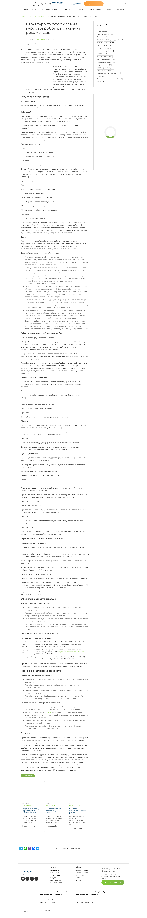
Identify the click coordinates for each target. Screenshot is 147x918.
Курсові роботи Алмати (49, 900)
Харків (42, 894)
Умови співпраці (56, 875)
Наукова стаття (104, 65)
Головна (22, 16)
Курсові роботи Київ (47, 902)
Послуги (26, 10)
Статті (100, 82)
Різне (100, 76)
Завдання (109, 42)
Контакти (120, 10)
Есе (100, 42)
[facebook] (32, 879)
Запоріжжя (61, 892)
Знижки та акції (51, 10)
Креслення (102, 54)
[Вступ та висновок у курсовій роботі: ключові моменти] (31, 800)
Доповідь (118, 40)
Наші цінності (55, 873)
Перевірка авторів (56, 883)
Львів (47, 894)
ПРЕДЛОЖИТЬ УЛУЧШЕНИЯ (113, 882)
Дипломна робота (105, 34)
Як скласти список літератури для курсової (53, 811)
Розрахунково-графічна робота (109, 79)
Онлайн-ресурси (104, 68)
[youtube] (23, 879)
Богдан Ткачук (27, 805)
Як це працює (95, 10)
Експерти (67, 10)
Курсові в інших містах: (48, 892)
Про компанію (55, 870)
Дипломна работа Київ (84, 902)
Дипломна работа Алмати (85, 900)
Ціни (37, 10)
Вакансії (78, 878)
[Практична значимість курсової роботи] (78, 800)
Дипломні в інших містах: (85, 892)
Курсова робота (40, 16)
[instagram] (36, 879)
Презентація (103, 73)
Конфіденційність (82, 873)
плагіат (49, 712)
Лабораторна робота (106, 59)
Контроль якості (55, 880)
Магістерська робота (106, 62)
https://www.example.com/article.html (71, 652)
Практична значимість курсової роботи (77, 811)
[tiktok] (28, 879)
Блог (109, 10)
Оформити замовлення (94, 4)
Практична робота (105, 70)
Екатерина (40, 39)
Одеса (68, 892)
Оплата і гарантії (82, 870)
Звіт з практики (104, 45)
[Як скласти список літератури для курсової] (55, 800)
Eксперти (79, 880)
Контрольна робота (105, 51)
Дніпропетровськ (56, 894)
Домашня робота (104, 40)
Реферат (115, 73)
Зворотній (77, 3)
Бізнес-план (102, 31)
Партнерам (80, 875)
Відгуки (80, 10)
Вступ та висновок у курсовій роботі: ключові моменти (30, 811)
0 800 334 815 (57, 3)
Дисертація (102, 37)
